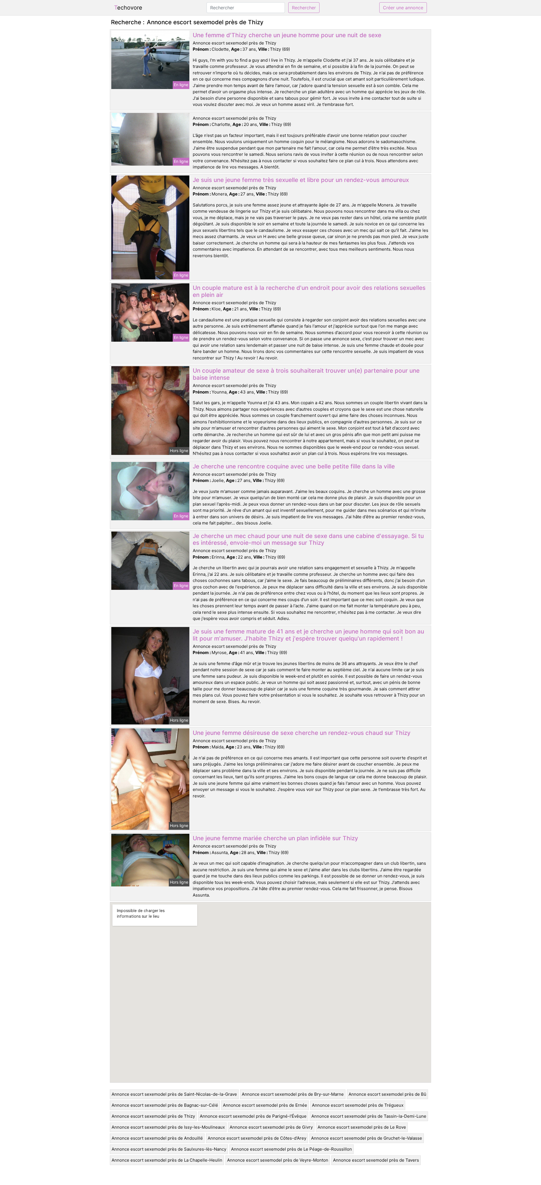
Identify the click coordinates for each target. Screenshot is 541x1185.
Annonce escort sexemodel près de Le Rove (362, 1127)
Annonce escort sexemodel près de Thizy (153, 1116)
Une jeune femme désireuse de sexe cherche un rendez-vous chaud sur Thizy (302, 732)
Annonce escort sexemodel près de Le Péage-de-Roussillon (291, 1149)
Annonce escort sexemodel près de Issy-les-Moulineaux (168, 1127)
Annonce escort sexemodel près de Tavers (376, 1160)
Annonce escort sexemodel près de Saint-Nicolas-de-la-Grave (174, 1094)
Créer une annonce (403, 7)
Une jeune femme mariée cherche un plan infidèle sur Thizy (275, 838)
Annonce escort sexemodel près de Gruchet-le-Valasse (366, 1138)
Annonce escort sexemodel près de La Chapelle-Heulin (167, 1160)
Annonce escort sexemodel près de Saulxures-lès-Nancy (169, 1149)
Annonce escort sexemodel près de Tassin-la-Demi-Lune (368, 1116)
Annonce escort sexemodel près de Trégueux (357, 1105)
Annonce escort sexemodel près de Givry (271, 1127)
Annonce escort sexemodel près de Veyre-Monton (277, 1160)
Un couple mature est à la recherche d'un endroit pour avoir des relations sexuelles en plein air (309, 291)
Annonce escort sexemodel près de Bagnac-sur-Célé (165, 1105)
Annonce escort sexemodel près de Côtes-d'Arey (257, 1138)
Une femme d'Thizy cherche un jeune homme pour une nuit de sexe (287, 35)
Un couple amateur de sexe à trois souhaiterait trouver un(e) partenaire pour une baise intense (306, 374)
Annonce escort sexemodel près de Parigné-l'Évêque (253, 1116)
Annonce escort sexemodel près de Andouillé (157, 1138)
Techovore (128, 7)
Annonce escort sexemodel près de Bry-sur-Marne (293, 1094)
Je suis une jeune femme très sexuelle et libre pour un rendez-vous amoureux (301, 179)
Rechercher (304, 7)
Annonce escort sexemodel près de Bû (387, 1094)
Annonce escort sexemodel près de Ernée (265, 1105)
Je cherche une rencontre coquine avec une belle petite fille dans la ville (294, 466)
